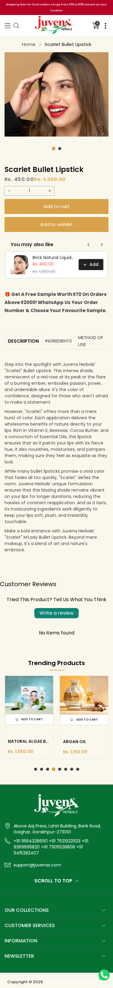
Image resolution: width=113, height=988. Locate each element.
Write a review (56, 613)
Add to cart (57, 206)
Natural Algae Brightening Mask (29, 741)
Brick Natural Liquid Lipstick (54, 258)
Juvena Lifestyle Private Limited (75, 982)
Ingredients (58, 341)
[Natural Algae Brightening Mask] (29, 695)
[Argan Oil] (84, 695)
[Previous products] (88, 244)
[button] (8, 26)
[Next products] (101, 244)
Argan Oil (74, 742)
